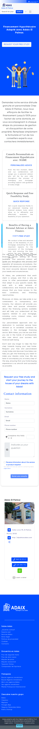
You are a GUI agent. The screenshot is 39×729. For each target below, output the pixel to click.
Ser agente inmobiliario (10, 684)
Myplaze (5, 702)
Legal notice (7, 468)
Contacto (5, 644)
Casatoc (5, 700)
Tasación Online (8, 664)
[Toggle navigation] (30, 12)
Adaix (4, 698)
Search (19, 11)
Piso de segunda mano (10, 655)
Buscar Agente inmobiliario (12, 680)
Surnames (8, 408)
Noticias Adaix (7, 634)
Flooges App (6, 705)
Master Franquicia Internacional (14, 687)
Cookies (5, 641)
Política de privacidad (10, 639)
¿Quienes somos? (8, 630)
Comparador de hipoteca (11, 666)
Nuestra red (6, 632)
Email (7, 417)
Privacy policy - (19, 723)
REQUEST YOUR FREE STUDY (17, 44)
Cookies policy (29, 723)
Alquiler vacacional (9, 662)
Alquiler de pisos (8, 659)
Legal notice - (9, 723)
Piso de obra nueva (9, 657)
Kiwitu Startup (7, 709)
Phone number (10, 425)
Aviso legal (6, 637)
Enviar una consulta (19, 476)
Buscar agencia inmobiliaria (12, 677)
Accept (19, 725)
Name (7, 399)
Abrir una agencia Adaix (11, 682)
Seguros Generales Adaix (11, 707)
